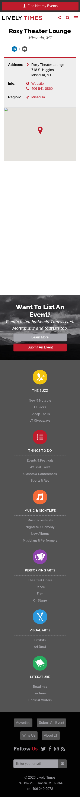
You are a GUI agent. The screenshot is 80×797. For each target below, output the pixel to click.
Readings (40, 686)
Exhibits (40, 640)
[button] (40, 130)
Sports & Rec (40, 480)
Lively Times (22, 18)
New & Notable (40, 400)
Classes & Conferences (40, 474)
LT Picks (40, 407)
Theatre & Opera (40, 580)
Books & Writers (40, 700)
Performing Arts (40, 570)
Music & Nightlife (40, 511)
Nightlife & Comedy (40, 527)
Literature (40, 677)
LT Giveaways (40, 420)
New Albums (40, 533)
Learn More (40, 337)
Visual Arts (40, 630)
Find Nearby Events (42, 6)
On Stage (40, 600)
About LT (51, 735)
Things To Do (40, 451)
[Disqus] (40, 227)
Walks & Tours (40, 467)
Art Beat (40, 646)
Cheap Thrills (40, 414)
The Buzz (40, 391)
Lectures (40, 693)
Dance (40, 587)
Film (40, 593)
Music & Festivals (40, 520)
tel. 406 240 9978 (40, 789)
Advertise (23, 722)
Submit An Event (40, 347)
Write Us (28, 735)
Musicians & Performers (40, 540)
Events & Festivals (40, 460)
